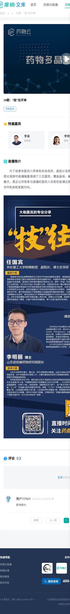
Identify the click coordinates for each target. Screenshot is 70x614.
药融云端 (4, 570)
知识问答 (4, 582)
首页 (33, 4)
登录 (60, 477)
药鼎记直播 (50, 4)
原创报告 (4, 576)
